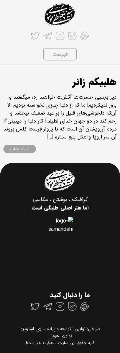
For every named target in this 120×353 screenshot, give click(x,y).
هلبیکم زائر (94, 82)
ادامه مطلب (19, 149)
